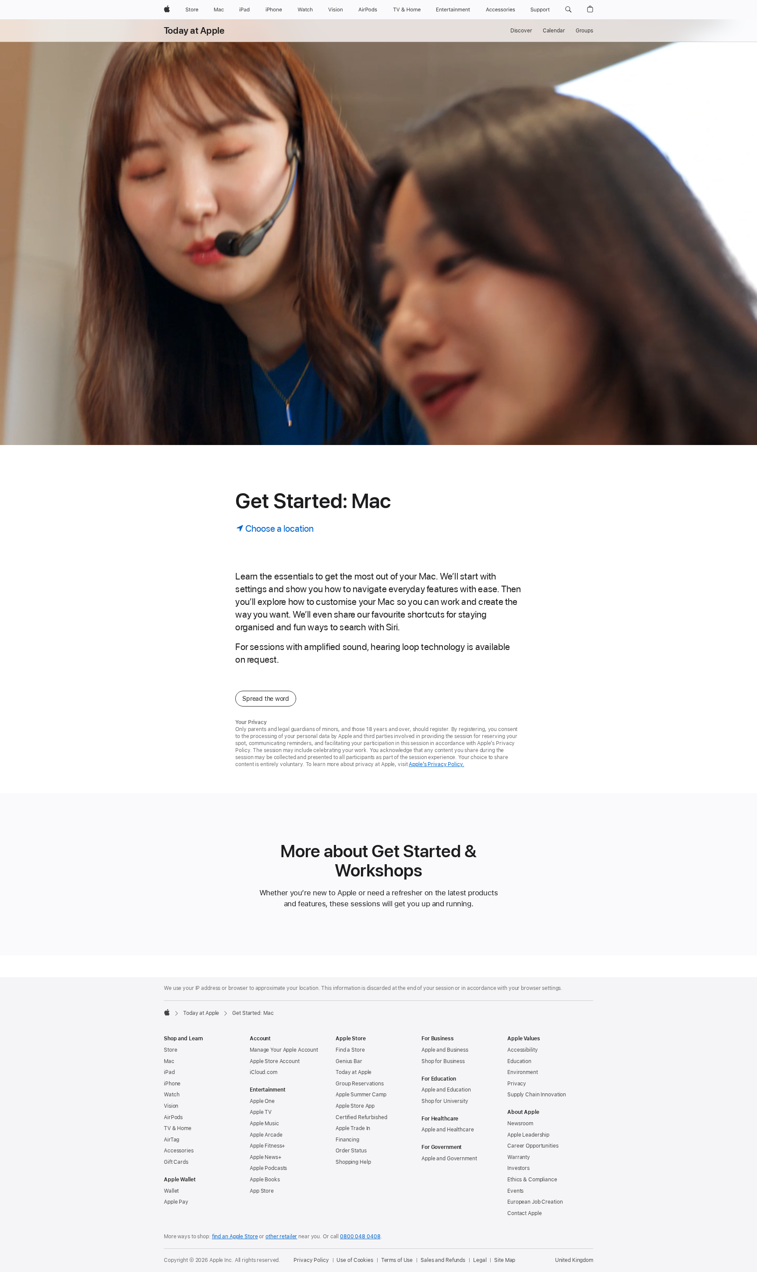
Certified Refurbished (361, 1117)
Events (515, 1191)
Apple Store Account (275, 1061)
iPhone (172, 1084)
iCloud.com (263, 1072)
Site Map (504, 1260)
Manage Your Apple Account (284, 1050)
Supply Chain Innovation (536, 1095)
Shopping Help (353, 1162)
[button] (568, 9)
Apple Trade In (353, 1128)
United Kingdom (574, 1260)
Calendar (554, 31)
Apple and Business (444, 1050)
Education (519, 1061)
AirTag (171, 1140)
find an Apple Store (235, 1236)
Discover (521, 31)
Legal (479, 1260)
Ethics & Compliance (532, 1180)
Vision (171, 1106)
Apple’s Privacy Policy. (436, 764)
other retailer (281, 1236)
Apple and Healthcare (447, 1130)
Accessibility (522, 1050)
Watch (171, 1095)
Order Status (351, 1151)
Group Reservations (360, 1084)
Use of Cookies (354, 1260)
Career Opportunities (533, 1146)
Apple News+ (266, 1157)
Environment (522, 1072)
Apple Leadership (528, 1135)
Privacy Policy (311, 1260)
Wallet (171, 1191)
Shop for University (444, 1101)
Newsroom (520, 1123)
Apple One (262, 1101)
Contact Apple (524, 1213)
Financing (347, 1140)
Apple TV (261, 1112)
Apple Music (264, 1123)
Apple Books (265, 1180)
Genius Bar (349, 1061)
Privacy (516, 1084)
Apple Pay (176, 1202)
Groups (584, 31)
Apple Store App (355, 1106)
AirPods (173, 1117)
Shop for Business (443, 1061)
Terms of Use (397, 1260)
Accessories (179, 1151)
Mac (169, 1061)
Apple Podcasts (268, 1168)
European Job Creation (534, 1202)
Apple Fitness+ (267, 1146)
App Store (262, 1191)
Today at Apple (194, 30)
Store (170, 1050)
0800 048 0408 (360, 1236)
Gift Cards (176, 1162)
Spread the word (265, 698)
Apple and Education (446, 1090)
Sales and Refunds (443, 1260)
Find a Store (350, 1050)
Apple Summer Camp (361, 1095)
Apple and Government (449, 1158)
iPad (169, 1072)
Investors (518, 1168)
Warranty (518, 1157)
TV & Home (177, 1128)
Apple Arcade (266, 1135)
